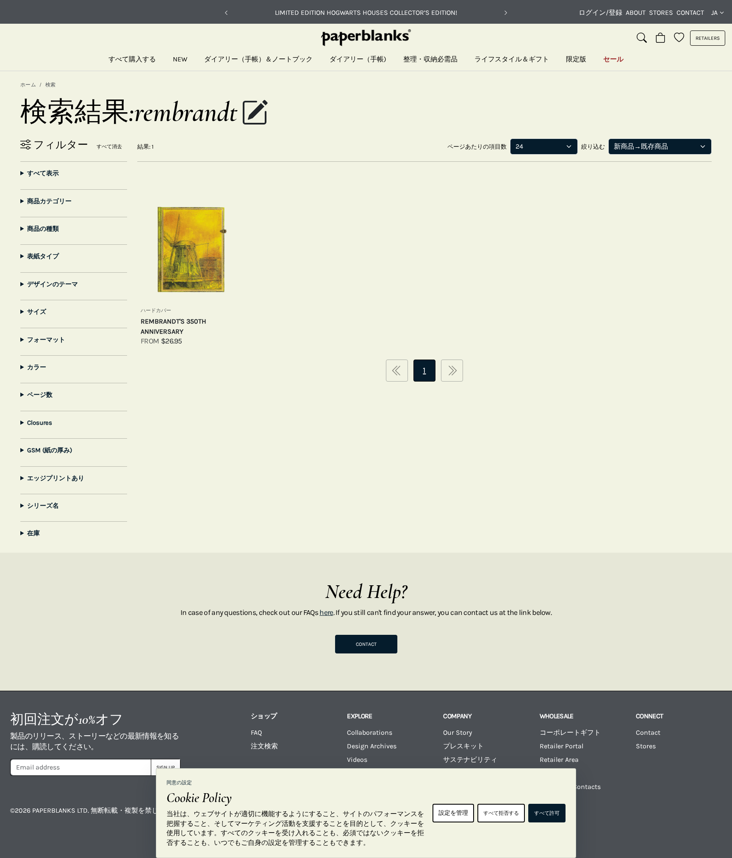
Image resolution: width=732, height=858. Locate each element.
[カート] (660, 38)
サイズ (36, 312)
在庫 (33, 533)
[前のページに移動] (397, 371)
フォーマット (46, 339)
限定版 (576, 59)
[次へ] (505, 12)
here (326, 612)
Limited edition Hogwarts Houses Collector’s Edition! (366, 12)
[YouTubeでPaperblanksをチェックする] (587, 816)
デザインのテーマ (52, 284)
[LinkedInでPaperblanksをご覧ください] (666, 816)
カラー (36, 367)
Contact (690, 12)
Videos (357, 760)
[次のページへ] (452, 371)
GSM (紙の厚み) (49, 450)
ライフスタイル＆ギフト (511, 59)
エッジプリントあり (55, 478)
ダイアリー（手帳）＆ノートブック (258, 59)
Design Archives (371, 746)
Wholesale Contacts (570, 787)
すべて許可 (547, 813)
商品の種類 (43, 228)
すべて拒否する (501, 813)
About (636, 12)
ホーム (28, 85)
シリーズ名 (43, 505)
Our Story (457, 732)
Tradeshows (558, 773)
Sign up (165, 767)
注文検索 (264, 746)
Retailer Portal (561, 746)
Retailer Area (559, 760)
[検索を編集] (255, 113)
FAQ (256, 732)
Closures (39, 422)
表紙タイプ (43, 256)
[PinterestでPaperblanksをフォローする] (705, 816)
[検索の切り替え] (641, 38)
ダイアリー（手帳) (358, 59)
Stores (661, 12)
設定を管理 (453, 813)
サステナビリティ (470, 760)
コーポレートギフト (570, 732)
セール (613, 59)
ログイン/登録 (600, 12)
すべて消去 (109, 146)
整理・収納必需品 (430, 59)
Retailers (708, 38)
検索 (50, 85)
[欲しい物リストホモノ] (679, 38)
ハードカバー (156, 310)
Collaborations (369, 732)
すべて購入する (132, 59)
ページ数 (40, 395)
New (180, 59)
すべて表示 (43, 173)
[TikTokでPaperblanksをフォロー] (627, 816)
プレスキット (463, 746)
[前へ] (226, 12)
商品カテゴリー (49, 201)
